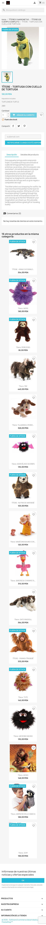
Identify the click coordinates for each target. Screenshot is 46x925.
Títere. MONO (23, 775)
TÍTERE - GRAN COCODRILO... (23, 269)
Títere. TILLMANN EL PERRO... (23, 425)
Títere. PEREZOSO (23, 347)
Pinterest (24, 126)
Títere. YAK (23, 386)
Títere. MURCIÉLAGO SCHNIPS (23, 464)
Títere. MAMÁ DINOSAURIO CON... (23, 542)
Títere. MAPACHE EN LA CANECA (23, 814)
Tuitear (19, 126)
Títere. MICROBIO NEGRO (23, 736)
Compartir (13, 126)
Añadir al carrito (23, 115)
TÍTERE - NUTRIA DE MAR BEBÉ (23, 503)
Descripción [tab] (12, 154)
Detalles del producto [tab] (30, 154)
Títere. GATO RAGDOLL (23, 619)
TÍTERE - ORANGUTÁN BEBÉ (23, 658)
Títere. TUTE (23, 697)
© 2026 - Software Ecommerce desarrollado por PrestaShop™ (21, 921)
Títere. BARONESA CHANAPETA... (23, 581)
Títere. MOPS (23, 308)
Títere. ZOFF (23, 853)
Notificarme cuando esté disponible (24, 142)
